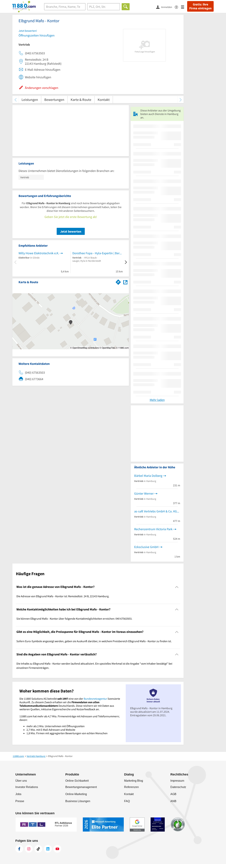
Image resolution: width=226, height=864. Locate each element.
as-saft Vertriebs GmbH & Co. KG (155, 511)
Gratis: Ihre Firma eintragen (200, 6)
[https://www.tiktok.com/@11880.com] (38, 849)
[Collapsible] (177, 587)
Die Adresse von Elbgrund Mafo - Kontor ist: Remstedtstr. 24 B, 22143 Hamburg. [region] (62, 596)
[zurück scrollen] (15, 99)
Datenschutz (178, 787)
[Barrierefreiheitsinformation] (178, 7)
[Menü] (184, 7)
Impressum (177, 780)
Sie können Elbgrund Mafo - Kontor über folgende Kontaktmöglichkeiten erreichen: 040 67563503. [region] (74, 618)
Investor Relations (26, 787)
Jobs (18, 794)
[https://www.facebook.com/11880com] (19, 849)
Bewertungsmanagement (81, 787)
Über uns (21, 780)
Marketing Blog (133, 780)
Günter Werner (144, 493)
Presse (19, 801)
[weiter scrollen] (180, 99)
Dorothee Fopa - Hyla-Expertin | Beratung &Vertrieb (97, 253)
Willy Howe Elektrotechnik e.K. (39, 253)
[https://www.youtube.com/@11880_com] (57, 849)
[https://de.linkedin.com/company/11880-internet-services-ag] (48, 849)
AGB (173, 794)
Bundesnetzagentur (95, 698)
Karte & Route (81, 99)
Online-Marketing (76, 794)
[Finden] (126, 6)
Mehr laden (157, 400)
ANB (173, 801)
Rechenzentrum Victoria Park (153, 529)
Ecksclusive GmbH (146, 547)
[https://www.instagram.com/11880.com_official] (29, 849)
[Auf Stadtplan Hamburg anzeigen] (125, 282)
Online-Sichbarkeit (77, 780)
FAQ (127, 801)
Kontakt (104, 99)
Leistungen (30, 99)
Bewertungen (54, 99)
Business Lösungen (77, 801)
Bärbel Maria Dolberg (148, 476)
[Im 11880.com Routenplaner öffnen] (118, 281)
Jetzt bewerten (70, 231)
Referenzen (131, 787)
